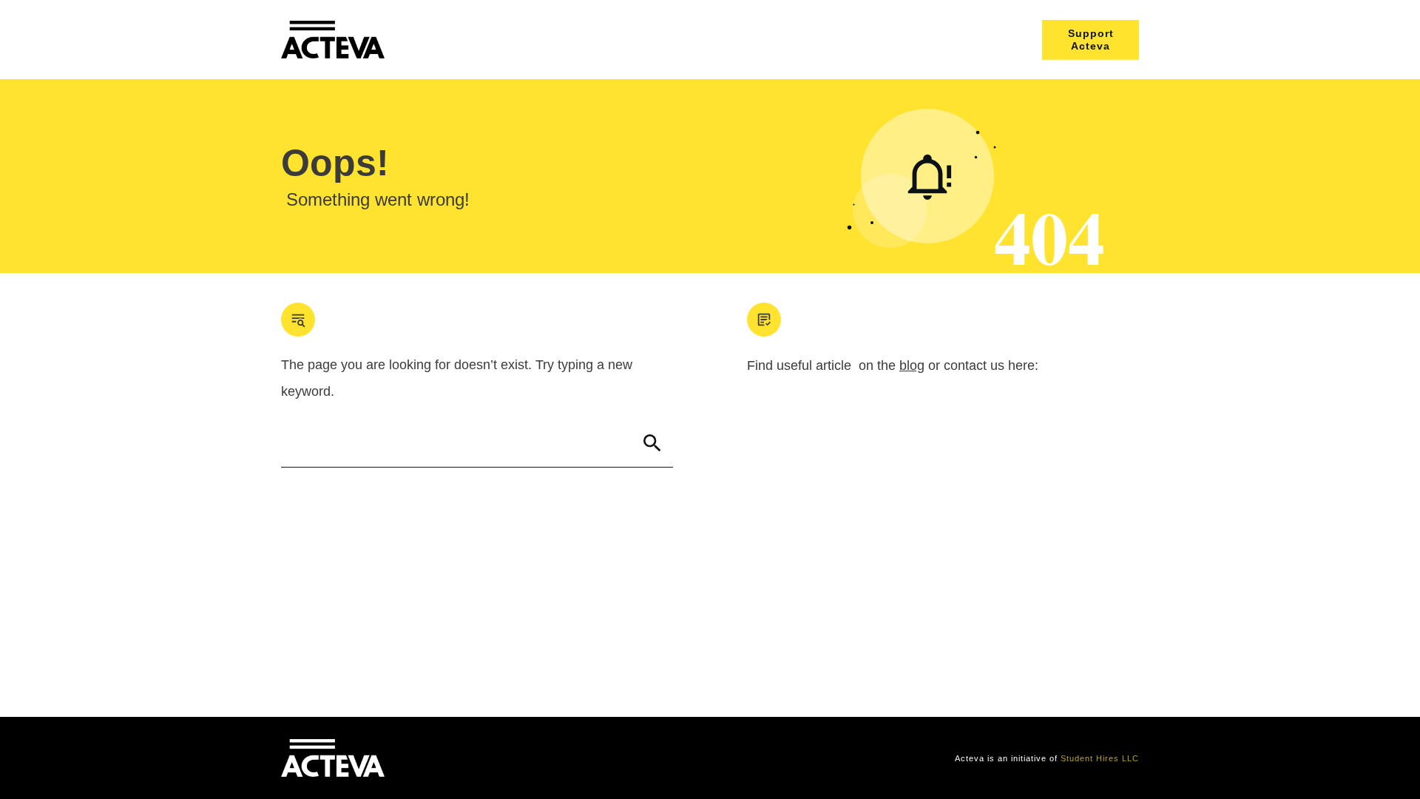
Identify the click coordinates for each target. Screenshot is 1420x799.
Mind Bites (446, 758)
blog (911, 365)
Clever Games (507, 758)
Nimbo (560, 758)
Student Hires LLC (1100, 758)
